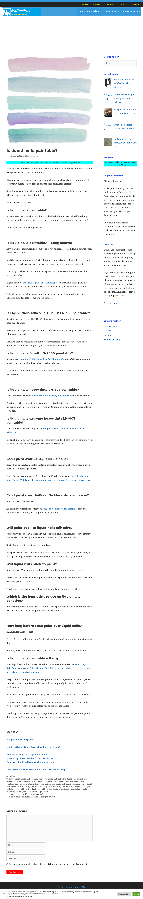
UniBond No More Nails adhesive (58, 508)
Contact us (123, 4)
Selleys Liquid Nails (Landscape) (41, 282)
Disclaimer (111, 4)
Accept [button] (136, 894)
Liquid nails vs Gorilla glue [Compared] (26, 794)
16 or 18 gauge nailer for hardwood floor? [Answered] (32, 797)
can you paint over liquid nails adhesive (49, 779)
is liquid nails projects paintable (60, 789)
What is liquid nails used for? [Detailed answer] (30, 758)
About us (85, 4)
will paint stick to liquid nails (35, 792)
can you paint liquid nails (20, 779)
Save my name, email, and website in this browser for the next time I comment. (48, 864)
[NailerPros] (21, 12)
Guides (106, 11)
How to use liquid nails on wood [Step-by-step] (30, 762)
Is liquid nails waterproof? (20, 739)
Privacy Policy (65, 887)
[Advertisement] (71, 33)
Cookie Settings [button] (123, 894)
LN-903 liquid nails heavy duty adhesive (51, 395)
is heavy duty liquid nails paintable (37, 781)
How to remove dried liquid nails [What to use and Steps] (35, 769)
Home (82, 11)
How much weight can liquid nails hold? (27, 754)
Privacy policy (97, 4)
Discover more (111, 303)
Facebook (135, 4)
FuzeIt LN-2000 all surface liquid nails (44, 359)
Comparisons (93, 11)
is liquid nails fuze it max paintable (69, 784)
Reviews (116, 11)
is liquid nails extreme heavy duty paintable (34, 784)
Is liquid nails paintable (36, 789)
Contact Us (79, 887)
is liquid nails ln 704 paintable (70, 786)
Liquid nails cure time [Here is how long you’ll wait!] (33, 747)
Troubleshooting (131, 11)
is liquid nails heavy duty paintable (41, 786)
